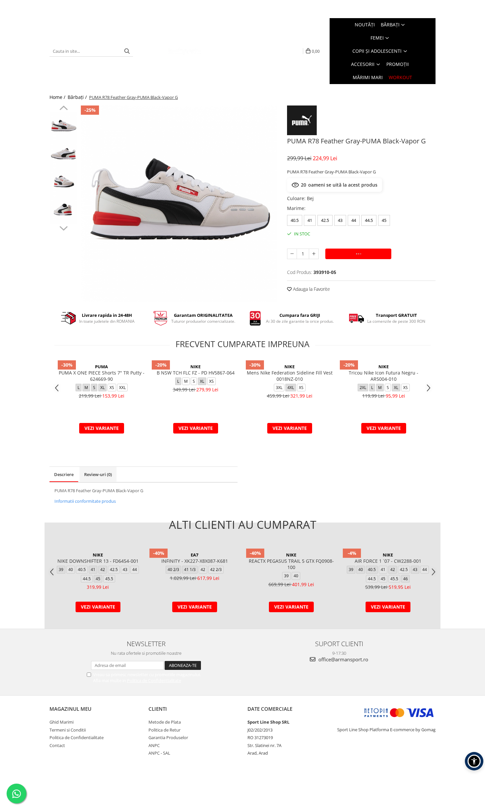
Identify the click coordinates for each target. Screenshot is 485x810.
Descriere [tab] (64, 474)
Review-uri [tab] (98, 474)
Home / (58, 97)
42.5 (325, 220)
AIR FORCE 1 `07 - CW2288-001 (388, 561)
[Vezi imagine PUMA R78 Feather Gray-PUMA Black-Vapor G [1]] (63, 154)
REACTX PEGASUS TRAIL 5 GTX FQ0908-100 (291, 564)
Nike (195, 367)
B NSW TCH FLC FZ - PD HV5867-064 (196, 373)
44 (353, 220)
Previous (63, 108)
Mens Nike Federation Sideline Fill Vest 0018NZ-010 (290, 376)
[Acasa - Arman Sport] (184, 51)
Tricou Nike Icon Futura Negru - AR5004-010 (383, 376)
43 (340, 220)
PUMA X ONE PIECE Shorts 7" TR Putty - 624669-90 (102, 376)
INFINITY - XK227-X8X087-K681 (194, 561)
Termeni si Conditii (67, 730)
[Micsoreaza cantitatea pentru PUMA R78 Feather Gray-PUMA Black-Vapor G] (292, 254)
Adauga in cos (358, 254)
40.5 (295, 220)
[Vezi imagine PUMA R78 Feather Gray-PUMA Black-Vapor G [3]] (63, 210)
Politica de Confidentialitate (154, 680)
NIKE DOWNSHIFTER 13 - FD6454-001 (98, 561)
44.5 (369, 220)
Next (63, 227)
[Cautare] (127, 51)
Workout (400, 77)
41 (309, 220)
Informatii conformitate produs (85, 501)
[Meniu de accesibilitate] (474, 761)
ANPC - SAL (159, 753)
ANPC (154, 745)
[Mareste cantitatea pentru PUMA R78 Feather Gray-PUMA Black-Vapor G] (314, 254)
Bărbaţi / (78, 97)
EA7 (194, 555)
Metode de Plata (164, 722)
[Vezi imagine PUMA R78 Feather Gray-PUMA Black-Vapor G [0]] (63, 126)
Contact (57, 745)
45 (384, 220)
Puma (101, 367)
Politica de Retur (164, 730)
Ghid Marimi (61, 722)
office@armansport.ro (342, 659)
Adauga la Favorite (311, 289)
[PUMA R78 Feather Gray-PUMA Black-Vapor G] (179, 203)
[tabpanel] (179, 203)
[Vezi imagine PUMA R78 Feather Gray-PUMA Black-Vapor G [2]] (63, 182)
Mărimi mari (368, 77)
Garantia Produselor (168, 737)
